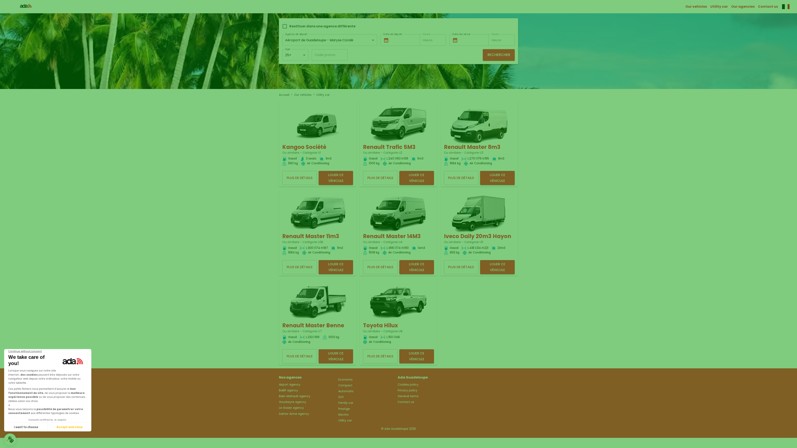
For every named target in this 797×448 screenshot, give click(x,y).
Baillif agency (288, 390)
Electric (343, 415)
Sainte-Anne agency (294, 414)
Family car (345, 403)
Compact (345, 385)
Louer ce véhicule (335, 178)
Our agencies (743, 6)
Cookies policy (408, 384)
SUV (341, 397)
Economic (345, 379)
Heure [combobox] (428, 40)
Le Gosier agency (291, 408)
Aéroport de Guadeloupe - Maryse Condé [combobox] (319, 40)
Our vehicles (696, 6)
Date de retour (461, 34)
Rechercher (499, 54)
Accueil (284, 95)
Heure (426, 34)
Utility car (719, 6)
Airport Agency (289, 384)
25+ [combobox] (288, 55)
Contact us (768, 6)
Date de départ (392, 34)
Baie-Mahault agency (294, 396)
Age (287, 49)
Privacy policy (407, 390)
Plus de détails (300, 177)
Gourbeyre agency (292, 402)
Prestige (344, 409)
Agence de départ (296, 34)
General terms (408, 396)
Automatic (346, 391)
